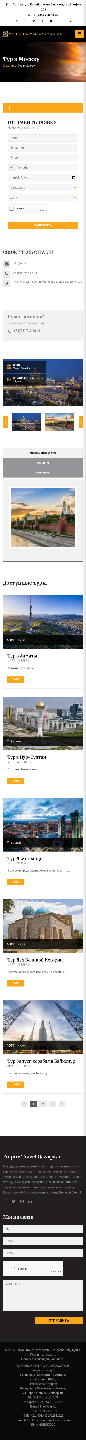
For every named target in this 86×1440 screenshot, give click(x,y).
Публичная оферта (43, 1354)
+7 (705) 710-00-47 (50, 1402)
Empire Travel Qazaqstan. (32, 1350)
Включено (43, 472)
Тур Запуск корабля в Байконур (41, 1061)
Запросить (43, 225)
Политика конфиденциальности (43, 1359)
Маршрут (43, 463)
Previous (5, 422)
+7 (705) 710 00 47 (45, 15)
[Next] (62, 1104)
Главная (8, 65)
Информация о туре (43, 453)
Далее (16, 679)
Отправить (59, 1320)
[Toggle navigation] (79, 34)
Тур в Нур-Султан (26, 757)
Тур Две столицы (25, 858)
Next (81, 422)
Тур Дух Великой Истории (35, 959)
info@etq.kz (48, 1406)
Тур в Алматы (22, 655)
